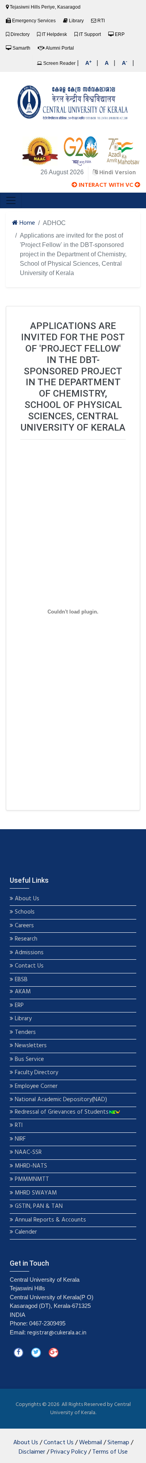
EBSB (21, 979)
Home (26, 223)
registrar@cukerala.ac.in (56, 1333)
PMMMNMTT (31, 1179)
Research (25, 939)
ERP (120, 34)
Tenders (24, 1032)
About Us (26, 898)
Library (76, 20)
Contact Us (28, 966)
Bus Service (29, 1059)
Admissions (29, 952)
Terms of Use (110, 1452)
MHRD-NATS (30, 1166)
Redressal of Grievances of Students (61, 1112)
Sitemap (118, 1443)
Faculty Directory (35, 1072)
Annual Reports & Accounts (49, 1220)
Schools (24, 912)
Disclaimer (32, 1452)
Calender (25, 1232)
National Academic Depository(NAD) (60, 1099)
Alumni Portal (60, 48)
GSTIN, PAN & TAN (38, 1206)
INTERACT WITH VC (106, 185)
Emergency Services (34, 20)
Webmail (90, 1443)
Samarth (21, 48)
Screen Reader (59, 63)
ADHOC (54, 223)
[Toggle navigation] (11, 200)
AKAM (22, 991)
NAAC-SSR (27, 1152)
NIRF (19, 1139)
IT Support (90, 34)
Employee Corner (35, 1086)
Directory (20, 34)
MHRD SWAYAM (35, 1193)
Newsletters (30, 1045)
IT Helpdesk (54, 34)
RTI (101, 20)
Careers (23, 925)
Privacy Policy (69, 1452)
